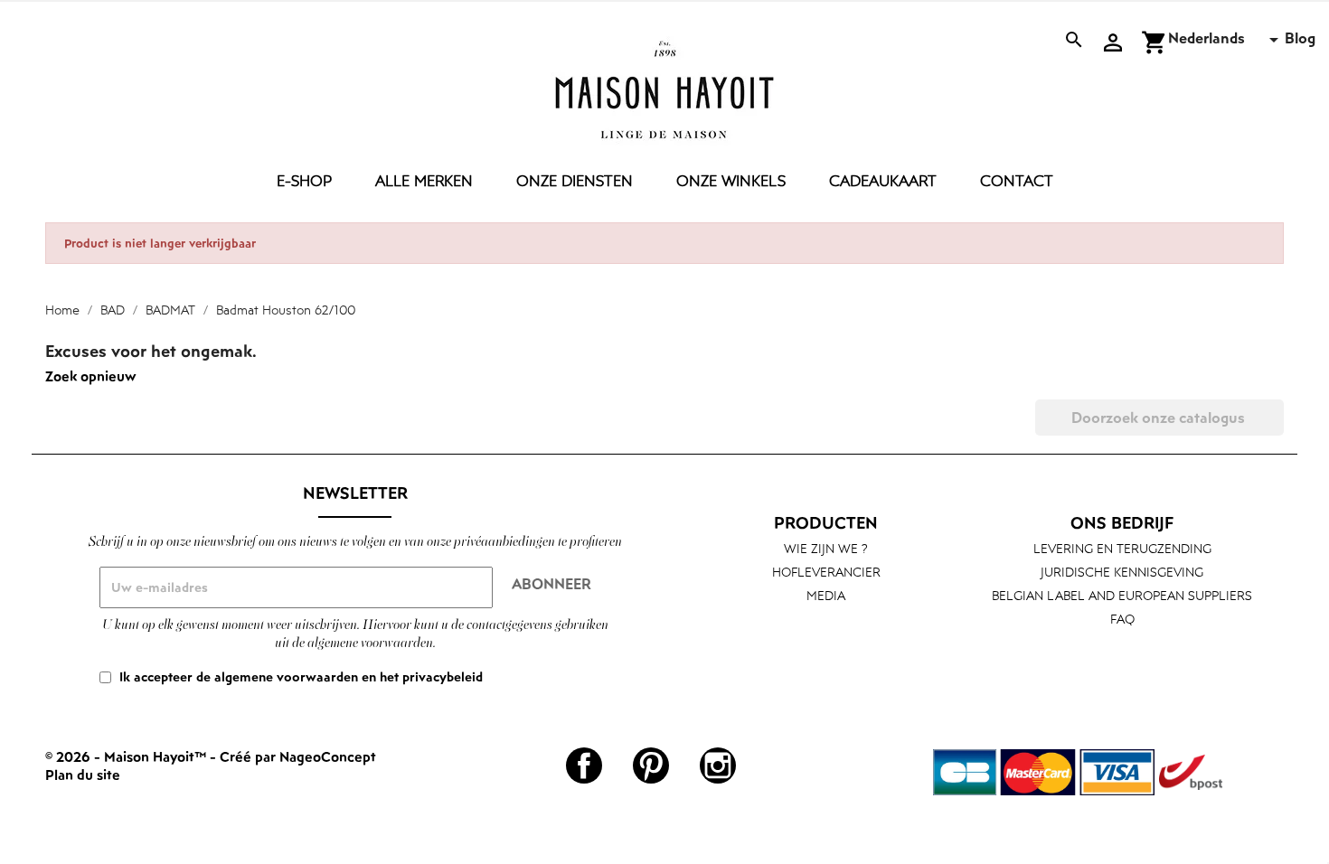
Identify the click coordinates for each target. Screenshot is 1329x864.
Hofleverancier (826, 571)
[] (1276, 430)
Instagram (718, 765)
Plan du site (82, 774)
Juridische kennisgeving (1122, 571)
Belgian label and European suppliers (1122, 595)
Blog (1300, 38)
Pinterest (651, 765)
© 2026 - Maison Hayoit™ (127, 756)
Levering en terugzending (1122, 548)
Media (825, 595)
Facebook (584, 765)
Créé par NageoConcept (298, 756)
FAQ (1122, 618)
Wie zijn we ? (826, 548)
